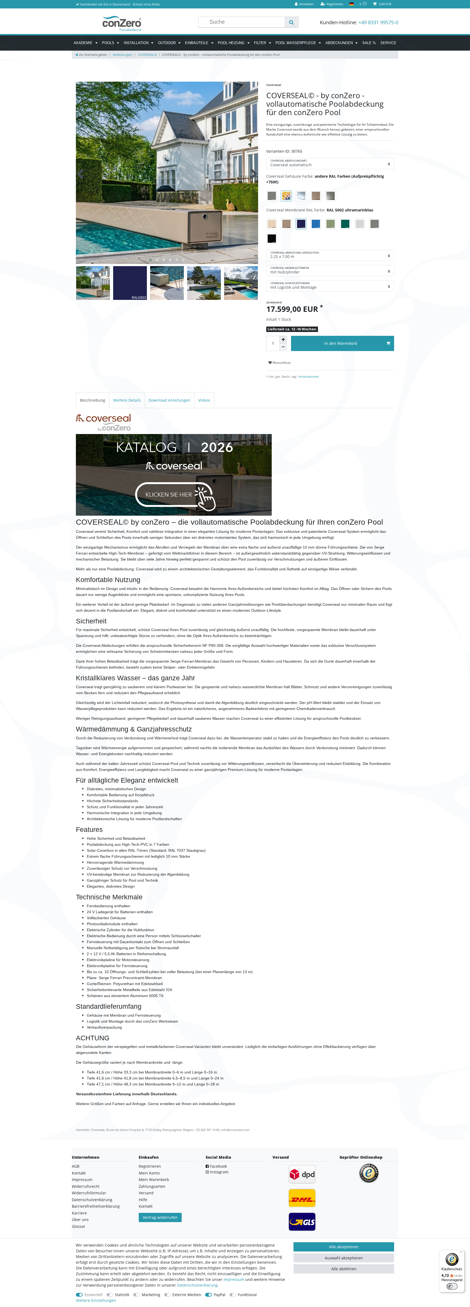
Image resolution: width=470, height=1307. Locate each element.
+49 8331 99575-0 (378, 22)
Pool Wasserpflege (296, 43)
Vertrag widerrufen (160, 1217)
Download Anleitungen (169, 400)
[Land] (351, 4)
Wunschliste (281, 362)
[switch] (452, 1286)
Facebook (218, 1166)
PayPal (219, 1294)
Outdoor (167, 43)
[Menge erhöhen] (283, 339)
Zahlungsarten (152, 1186)
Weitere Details (127, 400)
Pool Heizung (232, 43)
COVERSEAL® (147, 55)
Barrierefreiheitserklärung (96, 1206)
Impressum (82, 1179)
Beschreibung (92, 400)
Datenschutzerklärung (92, 1199)
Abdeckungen (340, 43)
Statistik (122, 1294)
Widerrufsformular (89, 1192)
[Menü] (461, 1253)
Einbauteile (197, 43)
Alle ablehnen (344, 1268)
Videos (204, 400)
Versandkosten (308, 376)
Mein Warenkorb (154, 1179)
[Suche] (291, 22)
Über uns (80, 1219)
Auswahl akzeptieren (344, 1257)
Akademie (84, 43)
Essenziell (94, 1294)
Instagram (218, 1171)
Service (388, 43)
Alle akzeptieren (343, 1246)
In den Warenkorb (340, 343)
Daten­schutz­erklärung (197, 1285)
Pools (108, 43)
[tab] (92, 400)
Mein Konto (149, 1173)
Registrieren (150, 1166)
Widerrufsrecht (86, 1186)
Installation (137, 43)
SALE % (369, 43)
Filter (260, 43)
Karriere (79, 1213)
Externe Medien (186, 1294)
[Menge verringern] (283, 347)
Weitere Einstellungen (96, 1300)
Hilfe (143, 1199)
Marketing (151, 1294)
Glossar (78, 1226)
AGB (75, 1166)
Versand (146, 1192)
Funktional (247, 1294)
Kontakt (79, 1173)
